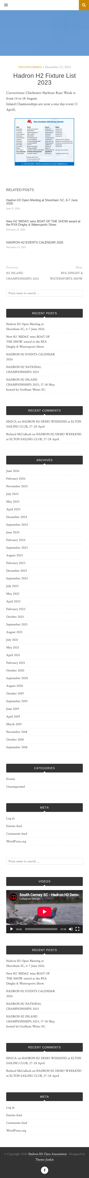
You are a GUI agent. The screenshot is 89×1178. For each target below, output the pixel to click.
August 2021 (14, 632)
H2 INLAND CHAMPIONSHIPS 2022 (22, 276)
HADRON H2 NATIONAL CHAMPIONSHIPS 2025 (23, 369)
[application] (44, 911)
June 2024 (12, 532)
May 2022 (12, 594)
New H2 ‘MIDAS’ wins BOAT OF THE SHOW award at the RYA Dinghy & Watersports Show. (43, 223)
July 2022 (12, 586)
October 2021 (15, 617)
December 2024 (16, 517)
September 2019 (17, 701)
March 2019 (14, 724)
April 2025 (13, 509)
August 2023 (14, 555)
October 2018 (15, 739)
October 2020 (15, 670)
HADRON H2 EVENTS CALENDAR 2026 (34, 242)
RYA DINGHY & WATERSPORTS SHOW (66, 276)
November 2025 (17, 486)
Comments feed (16, 834)
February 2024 (15, 540)
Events (10, 779)
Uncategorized (30, 67)
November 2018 (16, 732)
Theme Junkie (44, 1159)
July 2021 (12, 640)
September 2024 (17, 525)
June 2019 (12, 709)
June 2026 (12, 471)
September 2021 (17, 624)
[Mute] (71, 929)
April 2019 (13, 716)
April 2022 (13, 601)
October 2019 (15, 693)
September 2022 (17, 578)
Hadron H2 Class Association (47, 1154)
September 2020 (17, 678)
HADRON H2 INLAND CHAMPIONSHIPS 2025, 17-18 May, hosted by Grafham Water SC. (30, 385)
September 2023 (17, 548)
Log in (10, 818)
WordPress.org (16, 841)
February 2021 (15, 663)
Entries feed (14, 826)
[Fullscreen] (77, 929)
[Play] (12, 929)
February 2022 (15, 609)
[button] (4, 5)
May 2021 (12, 647)
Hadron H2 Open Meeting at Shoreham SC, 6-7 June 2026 (42, 201)
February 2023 (15, 563)
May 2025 (12, 501)
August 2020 (14, 686)
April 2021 (13, 655)
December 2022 (16, 571)
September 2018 (17, 747)
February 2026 (15, 478)
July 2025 (12, 494)
